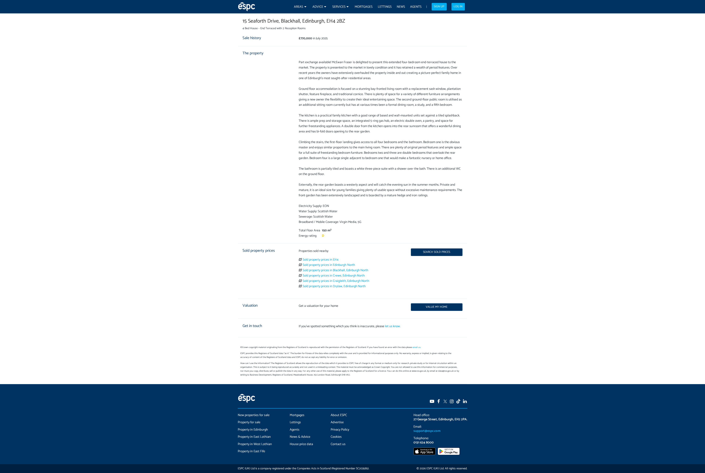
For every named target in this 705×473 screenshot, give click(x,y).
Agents (416, 7)
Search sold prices (436, 252)
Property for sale (249, 422)
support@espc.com (426, 431)
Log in (458, 6)
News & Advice (300, 437)
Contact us (338, 444)
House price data (301, 444)
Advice (317, 7)
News (401, 7)
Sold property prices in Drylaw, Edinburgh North (334, 286)
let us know (392, 326)
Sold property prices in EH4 (321, 259)
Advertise (337, 422)
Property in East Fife (251, 451)
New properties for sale (254, 415)
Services (339, 7)
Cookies (336, 437)
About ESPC (339, 415)
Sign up (439, 6)
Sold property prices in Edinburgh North (329, 265)
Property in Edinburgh (253, 429)
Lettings (385, 7)
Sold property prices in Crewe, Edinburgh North (334, 275)
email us (416, 347)
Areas (298, 7)
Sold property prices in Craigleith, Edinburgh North (336, 281)
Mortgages (364, 7)
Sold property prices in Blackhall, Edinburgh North (335, 270)
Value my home (436, 307)
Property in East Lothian (254, 437)
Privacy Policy (340, 429)
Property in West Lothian (255, 444)
